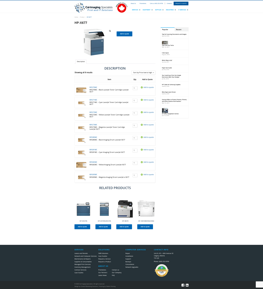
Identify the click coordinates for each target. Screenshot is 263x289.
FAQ (113, 275)
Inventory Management (82, 267)
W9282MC (93, 162)
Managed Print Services (82, 264)
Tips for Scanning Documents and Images (174, 34)
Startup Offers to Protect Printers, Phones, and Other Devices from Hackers (174, 100)
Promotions (143, 3)
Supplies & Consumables (83, 262)
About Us (133, 3)
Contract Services (80, 270)
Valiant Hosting (110, 286)
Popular (165, 29)
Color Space (165, 53)
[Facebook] (183, 286)
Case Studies (78, 273)
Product (82, 17)
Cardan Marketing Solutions (89, 286)
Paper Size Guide (167, 68)
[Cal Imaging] (93, 7)
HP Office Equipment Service (170, 114)
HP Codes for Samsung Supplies (171, 84)
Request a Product (104, 262)
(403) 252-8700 (164, 261)
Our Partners (102, 272)
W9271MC (93, 100)
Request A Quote (181, 3)
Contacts (169, 3)
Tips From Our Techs (168, 45)
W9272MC (93, 112)
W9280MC (93, 137)
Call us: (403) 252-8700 (156, 3)
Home (76, 17)
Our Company (116, 272)
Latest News (102, 275)
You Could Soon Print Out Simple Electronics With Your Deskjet (171, 76)
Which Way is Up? (167, 60)
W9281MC (93, 150)
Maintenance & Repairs (82, 259)
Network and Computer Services (85, 256)
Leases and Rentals (81, 253)
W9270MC (93, 87)
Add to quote (124, 34)
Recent (178, 29)
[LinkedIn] (187, 286)
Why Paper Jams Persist (169, 92)
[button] (110, 31)
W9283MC (93, 175)
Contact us (115, 270)
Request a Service (104, 259)
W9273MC (93, 125)
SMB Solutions (103, 253)
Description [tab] (81, 61)
